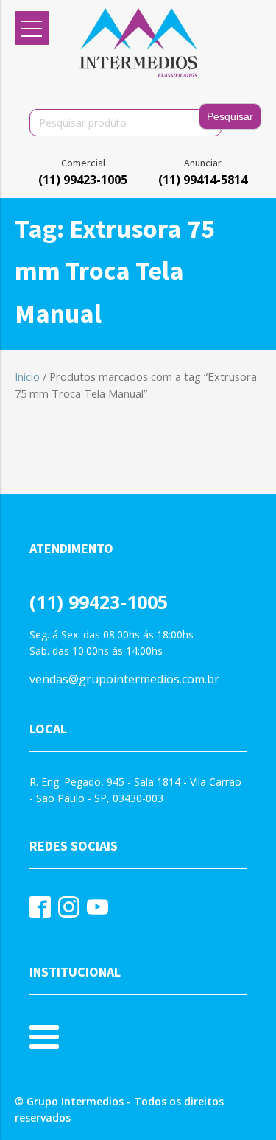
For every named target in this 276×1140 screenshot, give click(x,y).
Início (27, 376)
